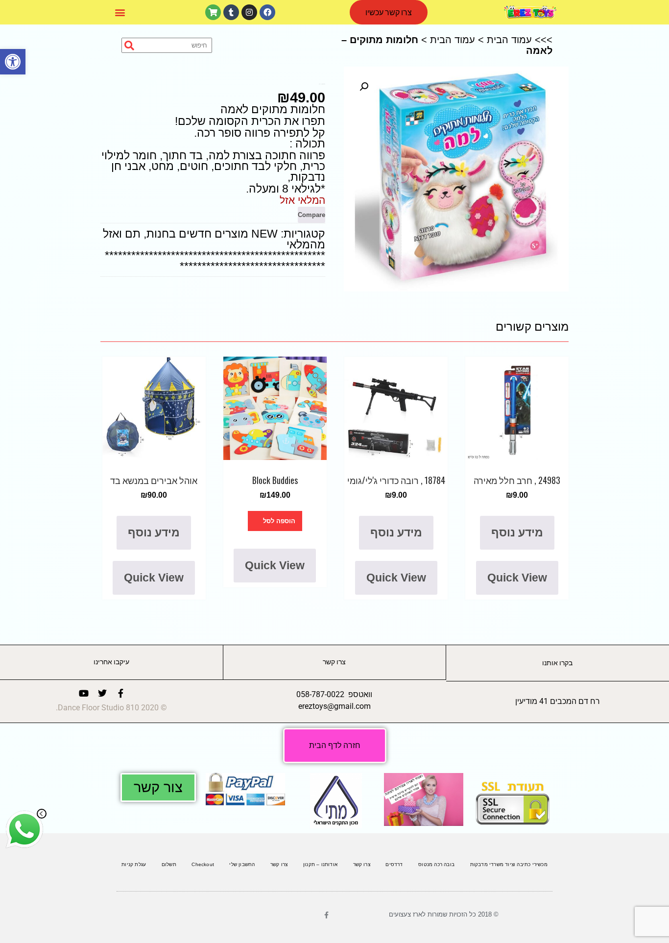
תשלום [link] (169, 864)
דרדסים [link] (394, 864)
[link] (12, 61)
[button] (120, 12)
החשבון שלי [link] (242, 864)
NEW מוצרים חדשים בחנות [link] (212, 233)
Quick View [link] (517, 577)
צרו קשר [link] (361, 864)
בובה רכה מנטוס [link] (436, 864)
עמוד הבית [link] (509, 39)
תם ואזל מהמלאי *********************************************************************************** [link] (214, 249)
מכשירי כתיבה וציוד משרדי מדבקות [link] (509, 864)
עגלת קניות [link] (133, 864)
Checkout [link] (202, 864)
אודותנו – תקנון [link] (320, 864)
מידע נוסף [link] (517, 532)
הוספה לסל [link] (279, 521)
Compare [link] (311, 214)
